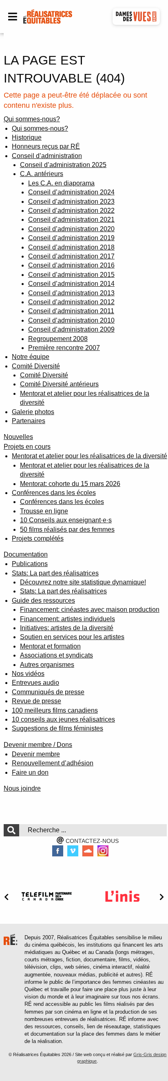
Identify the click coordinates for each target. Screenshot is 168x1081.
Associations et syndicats (56, 655)
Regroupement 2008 (58, 338)
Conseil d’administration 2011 (71, 311)
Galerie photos (33, 411)
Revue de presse (36, 701)
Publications (30, 563)
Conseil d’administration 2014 (71, 283)
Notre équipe (30, 356)
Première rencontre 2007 (64, 347)
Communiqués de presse (48, 692)
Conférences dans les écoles (54, 492)
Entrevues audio (35, 682)
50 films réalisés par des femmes (67, 529)
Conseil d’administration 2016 (71, 265)
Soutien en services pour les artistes (72, 636)
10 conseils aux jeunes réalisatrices (63, 719)
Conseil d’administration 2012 (71, 302)
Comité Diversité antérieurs (59, 384)
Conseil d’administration (47, 155)
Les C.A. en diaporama (61, 183)
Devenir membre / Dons (38, 744)
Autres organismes (47, 664)
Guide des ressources (43, 600)
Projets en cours (27, 446)
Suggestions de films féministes (57, 728)
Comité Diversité (36, 366)
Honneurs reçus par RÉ (46, 146)
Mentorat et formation (50, 646)
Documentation (26, 554)
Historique (27, 137)
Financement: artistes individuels (67, 618)
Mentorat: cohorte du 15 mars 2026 (70, 483)
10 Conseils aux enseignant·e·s (66, 520)
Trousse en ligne (44, 511)
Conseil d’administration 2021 (71, 219)
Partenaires (28, 420)
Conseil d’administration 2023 (71, 201)
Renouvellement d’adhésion (52, 763)
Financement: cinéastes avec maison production (89, 609)
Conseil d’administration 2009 (71, 329)
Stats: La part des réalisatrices (63, 591)
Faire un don (30, 772)
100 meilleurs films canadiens (55, 710)
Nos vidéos (28, 673)
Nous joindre (22, 788)
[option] (46, 896)
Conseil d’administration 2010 (71, 320)
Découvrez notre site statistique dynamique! (83, 582)
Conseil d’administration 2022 (71, 210)
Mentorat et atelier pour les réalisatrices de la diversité (89, 455)
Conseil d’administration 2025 (63, 164)
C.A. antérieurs (41, 173)
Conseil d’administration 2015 (71, 274)
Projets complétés (38, 538)
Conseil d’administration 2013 (71, 293)
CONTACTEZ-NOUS (91, 841)
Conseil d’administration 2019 (71, 237)
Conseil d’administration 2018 (71, 247)
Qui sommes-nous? (32, 119)
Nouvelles (18, 436)
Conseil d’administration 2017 (71, 256)
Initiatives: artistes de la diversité (66, 627)
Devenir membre (36, 754)
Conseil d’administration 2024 (71, 192)
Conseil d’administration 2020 (71, 228)
